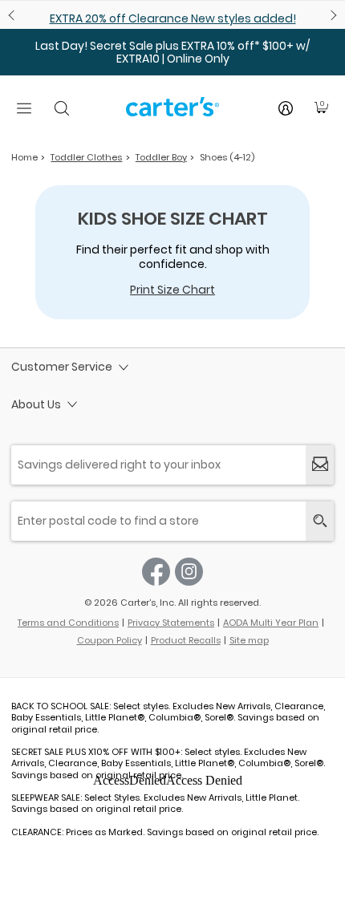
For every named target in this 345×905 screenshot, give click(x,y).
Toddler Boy (161, 157)
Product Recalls (186, 640)
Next (331, 15)
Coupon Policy (109, 640)
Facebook (156, 572)
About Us (36, 404)
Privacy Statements (171, 622)
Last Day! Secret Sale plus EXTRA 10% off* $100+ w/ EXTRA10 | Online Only (172, 52)
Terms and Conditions (68, 622)
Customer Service (61, 367)
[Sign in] (285, 108)
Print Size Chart (172, 290)
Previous (13, 15)
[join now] (320, 465)
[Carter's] (172, 113)
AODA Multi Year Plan (271, 622)
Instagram (189, 572)
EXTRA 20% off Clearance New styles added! (173, 18)
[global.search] (320, 521)
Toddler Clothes (86, 157)
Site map (249, 640)
